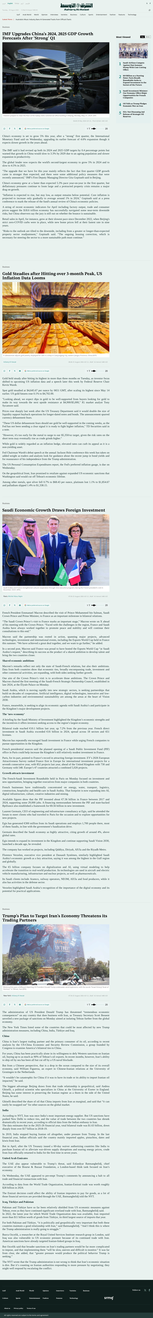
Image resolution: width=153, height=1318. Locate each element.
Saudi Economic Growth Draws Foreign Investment (53, 510)
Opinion (44, 15)
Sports (90, 15)
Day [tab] (142, 37)
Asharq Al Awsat (9, 362)
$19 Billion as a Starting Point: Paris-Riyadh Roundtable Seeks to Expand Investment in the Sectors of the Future (134, 80)
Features (122, 15)
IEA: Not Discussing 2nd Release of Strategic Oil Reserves (133, 114)
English (10, 3)
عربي (4, 3)
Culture (83, 15)
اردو (22, 3)
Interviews (54, 15)
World (36, 15)
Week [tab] (148, 37)
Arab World (27, 15)
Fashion (113, 15)
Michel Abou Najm (15, 596)
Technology (132, 15)
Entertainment (101, 15)
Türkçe (17, 3)
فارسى (27, 3)
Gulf (18, 15)
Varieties (64, 15)
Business (73, 15)
